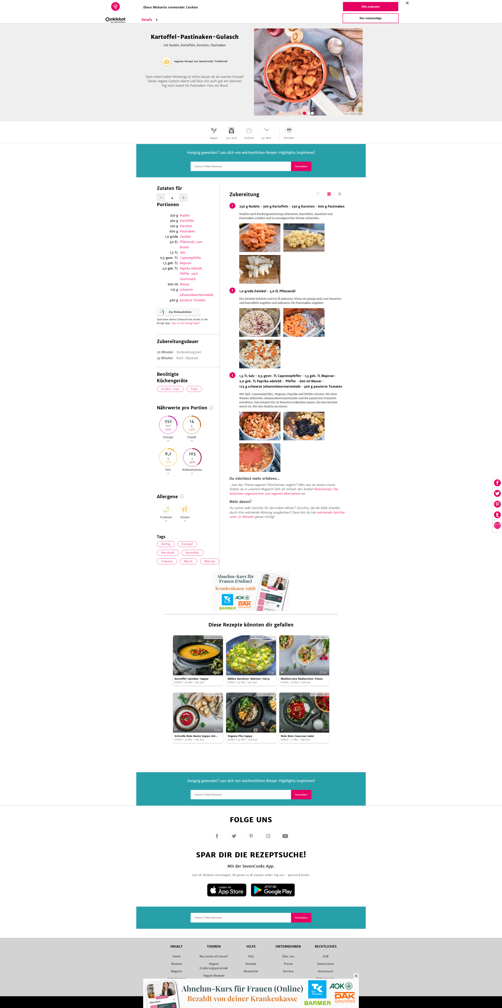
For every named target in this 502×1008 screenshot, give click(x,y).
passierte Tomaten (193, 300)
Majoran (185, 263)
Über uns (288, 956)
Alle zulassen (370, 6)
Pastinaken (187, 231)
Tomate (167, 561)
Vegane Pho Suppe (240, 736)
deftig (165, 544)
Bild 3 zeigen (312, 113)
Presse (288, 964)
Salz (182, 252)
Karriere (288, 971)
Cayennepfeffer (190, 258)
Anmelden (301, 166)
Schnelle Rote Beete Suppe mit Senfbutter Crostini (195, 736)
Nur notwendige (371, 18)
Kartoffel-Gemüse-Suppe (191, 678)
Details (147, 20)
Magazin (176, 971)
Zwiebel (185, 237)
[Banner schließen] (407, 3)
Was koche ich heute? (213, 956)
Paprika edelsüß (191, 268)
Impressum (325, 971)
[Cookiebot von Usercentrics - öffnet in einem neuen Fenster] (115, 20)
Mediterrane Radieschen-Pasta (302, 678)
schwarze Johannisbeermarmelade (195, 292)
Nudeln (185, 215)
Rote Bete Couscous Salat (297, 736)
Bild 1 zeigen (304, 113)
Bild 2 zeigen (308, 113)
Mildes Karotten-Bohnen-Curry (249, 678)
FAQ (251, 956)
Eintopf (187, 544)
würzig (210, 561)
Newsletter (251, 971)
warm (188, 561)
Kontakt (251, 964)
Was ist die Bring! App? (186, 323)
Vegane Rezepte (214, 975)
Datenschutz (325, 964)
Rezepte (176, 964)
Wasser (185, 284)
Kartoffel (192, 553)
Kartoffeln (187, 221)
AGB (325, 956)
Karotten (186, 226)
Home (177, 956)
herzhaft (168, 553)
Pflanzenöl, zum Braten (191, 244)
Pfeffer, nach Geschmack (189, 276)
